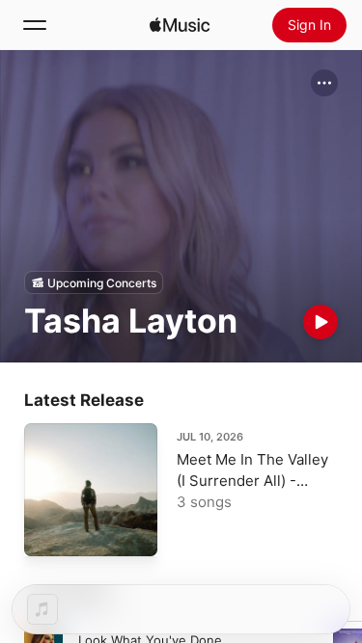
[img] (179, 25)
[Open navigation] (35, 25)
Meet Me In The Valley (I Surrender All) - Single (252, 480)
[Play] (320, 322)
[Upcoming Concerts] (93, 282)
